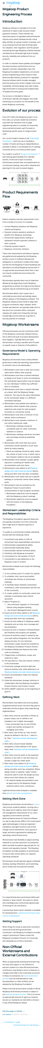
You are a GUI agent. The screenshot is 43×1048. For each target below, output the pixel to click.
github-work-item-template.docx (19, 793)
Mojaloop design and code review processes (22, 672)
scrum (37, 804)
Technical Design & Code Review (26, 1025)
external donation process (16, 994)
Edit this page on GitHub (12, 1011)
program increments (30, 154)
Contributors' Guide (12, 1022)
